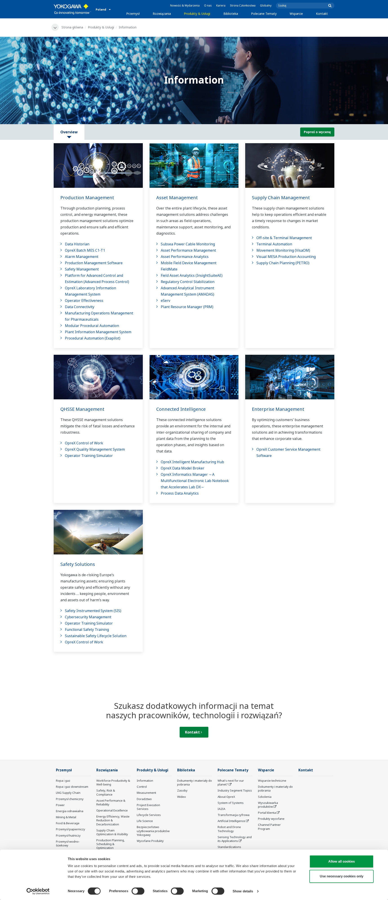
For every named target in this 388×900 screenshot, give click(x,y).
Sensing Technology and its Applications (235, 839)
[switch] (138, 891)
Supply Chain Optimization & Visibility (112, 832)
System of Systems (231, 803)
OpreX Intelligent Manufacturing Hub (192, 461)
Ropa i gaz (63, 781)
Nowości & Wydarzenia (185, 5)
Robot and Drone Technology (229, 829)
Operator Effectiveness (84, 300)
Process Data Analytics (180, 493)
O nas (208, 5)
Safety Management (82, 269)
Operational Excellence (112, 810)
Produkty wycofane (271, 819)
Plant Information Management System (98, 331)
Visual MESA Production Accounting (286, 256)
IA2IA (221, 809)
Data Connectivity (79, 306)
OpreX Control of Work (84, 443)
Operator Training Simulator (89, 455)
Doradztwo (144, 799)
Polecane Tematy (264, 13)
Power (60, 805)
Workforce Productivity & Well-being (113, 782)
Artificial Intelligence (231, 821)
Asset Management (177, 198)
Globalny (265, 5)
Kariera (220, 5)
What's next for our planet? (231, 782)
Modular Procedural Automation (92, 325)
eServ (165, 300)
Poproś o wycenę (317, 132)
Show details (243, 891)
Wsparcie (296, 13)
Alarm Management (81, 256)
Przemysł (133, 13)
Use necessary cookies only (341, 876)
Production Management (87, 198)
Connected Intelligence (181, 409)
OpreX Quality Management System (95, 449)
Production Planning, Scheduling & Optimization (110, 844)
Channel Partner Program (269, 827)
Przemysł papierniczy (70, 829)
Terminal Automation (274, 244)
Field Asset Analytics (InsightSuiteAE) (192, 275)
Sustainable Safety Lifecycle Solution (95, 635)
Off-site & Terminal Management (284, 237)
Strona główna (72, 27)
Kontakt (322, 13)
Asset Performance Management (188, 250)
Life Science (145, 821)
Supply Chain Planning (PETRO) (282, 262)
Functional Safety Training (87, 629)
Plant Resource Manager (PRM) (187, 306)
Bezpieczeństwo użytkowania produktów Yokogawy (153, 831)
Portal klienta (267, 813)
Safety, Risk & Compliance (105, 792)
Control (142, 787)
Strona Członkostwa (243, 5)
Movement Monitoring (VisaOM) (283, 250)
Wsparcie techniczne (272, 781)
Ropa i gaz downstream (72, 787)
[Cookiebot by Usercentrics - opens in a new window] (38, 891)
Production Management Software (94, 262)
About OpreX (226, 797)
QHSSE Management (82, 409)
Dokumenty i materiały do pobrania (194, 782)
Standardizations (229, 847)
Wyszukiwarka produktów (268, 805)
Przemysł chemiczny (70, 799)
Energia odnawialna (69, 811)
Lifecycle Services (149, 815)
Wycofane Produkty (150, 841)
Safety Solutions (77, 564)
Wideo (181, 797)
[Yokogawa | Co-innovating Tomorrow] (72, 9)
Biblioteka (230, 13)
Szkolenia (264, 797)
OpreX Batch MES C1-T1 (85, 250)
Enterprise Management (278, 409)
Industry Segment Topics (235, 790)
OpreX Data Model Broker (182, 468)
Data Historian (77, 244)
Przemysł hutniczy (68, 835)
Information (145, 781)
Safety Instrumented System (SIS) (93, 610)
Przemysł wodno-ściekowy (68, 843)
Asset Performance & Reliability (110, 802)
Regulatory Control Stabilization (187, 281)
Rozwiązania (162, 13)
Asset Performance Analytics (185, 256)
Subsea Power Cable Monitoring (188, 244)
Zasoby (182, 790)
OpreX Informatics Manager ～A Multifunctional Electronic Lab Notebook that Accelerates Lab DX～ (195, 480)
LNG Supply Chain (68, 793)
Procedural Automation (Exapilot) (92, 338)
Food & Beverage (67, 823)
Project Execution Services (148, 807)
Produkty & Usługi (197, 13)
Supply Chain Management (281, 198)
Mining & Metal (66, 817)
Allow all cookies (341, 861)
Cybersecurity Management (88, 616)
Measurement (146, 793)
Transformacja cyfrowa (233, 815)
